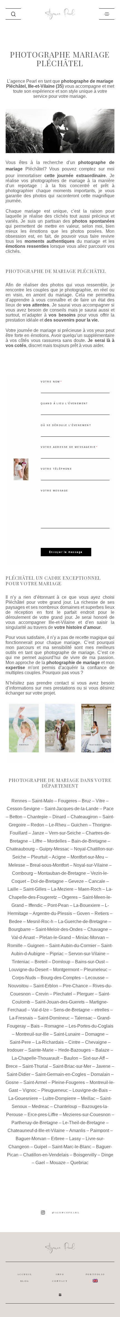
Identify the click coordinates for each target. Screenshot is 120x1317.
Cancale (96, 881)
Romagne (54, 1026)
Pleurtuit (39, 857)
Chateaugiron (84, 816)
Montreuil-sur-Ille (32, 1034)
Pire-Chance (75, 985)
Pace (108, 808)
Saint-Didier (18, 1074)
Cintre (74, 1042)
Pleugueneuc (54, 1090)
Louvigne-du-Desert (28, 969)
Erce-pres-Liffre (43, 1114)
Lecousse (95, 977)
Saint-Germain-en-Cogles (60, 1074)
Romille (15, 945)
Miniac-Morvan (90, 937)
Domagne (95, 1034)
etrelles (102, 1009)
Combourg (22, 873)
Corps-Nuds (24, 977)
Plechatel (62, 994)
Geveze (76, 881)
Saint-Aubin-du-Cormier (72, 945)
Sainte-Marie (41, 1050)
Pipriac (57, 953)
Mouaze (58, 1162)
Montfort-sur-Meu (87, 857)
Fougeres (67, 800)
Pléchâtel (34, 169)
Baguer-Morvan (31, 1138)
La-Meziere (62, 889)
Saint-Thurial (35, 1066)
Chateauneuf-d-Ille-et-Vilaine (36, 1130)
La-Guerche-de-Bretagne (82, 921)
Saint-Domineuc (54, 1018)
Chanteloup (65, 1106)
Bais (35, 1026)
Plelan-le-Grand (55, 937)
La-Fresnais (21, 1018)
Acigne (59, 857)
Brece (12, 1066)
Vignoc (30, 1090)
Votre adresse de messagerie (68, 447)
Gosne (12, 1082)
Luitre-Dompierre (59, 1098)
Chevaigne (96, 1042)
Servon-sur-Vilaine (86, 953)
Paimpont (99, 1130)
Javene (103, 1066)
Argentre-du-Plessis (52, 913)
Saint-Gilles (34, 889)
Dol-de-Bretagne (47, 881)
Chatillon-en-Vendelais (46, 1154)
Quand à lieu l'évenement (64, 403)
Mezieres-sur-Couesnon (87, 1114)
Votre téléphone (56, 469)
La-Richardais (50, 1042)
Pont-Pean (58, 905)
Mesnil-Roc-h (40, 921)
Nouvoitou (18, 985)
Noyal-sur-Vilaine (90, 865)
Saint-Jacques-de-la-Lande (72, 808)
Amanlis (77, 1130)
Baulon (71, 1058)
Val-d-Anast (23, 937)
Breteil (41, 961)
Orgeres (70, 897)
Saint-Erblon (45, 985)
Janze (38, 833)
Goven (83, 913)
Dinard (59, 816)
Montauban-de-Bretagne (62, 873)
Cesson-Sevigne (23, 808)
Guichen (79, 824)
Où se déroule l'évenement (66, 425)
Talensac (83, 1018)
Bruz (86, 800)
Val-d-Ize (40, 1009)
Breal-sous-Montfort (49, 865)
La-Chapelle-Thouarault (35, 1058)
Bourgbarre (19, 929)
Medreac (40, 1106)
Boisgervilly (85, 1154)
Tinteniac (21, 961)
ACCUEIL (24, 1274)
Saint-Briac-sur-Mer (72, 1066)
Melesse (16, 865)
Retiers (102, 913)
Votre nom (50, 382)
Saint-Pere (20, 1042)
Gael (40, 1162)
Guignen (35, 945)
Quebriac (79, 1162)
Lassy (75, 1138)
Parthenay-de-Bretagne (34, 1122)
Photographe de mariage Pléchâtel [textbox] (56, 271)
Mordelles (57, 841)
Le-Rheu (57, 824)
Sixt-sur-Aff (94, 1058)
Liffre (37, 841)
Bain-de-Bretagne (89, 841)
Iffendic (35, 905)
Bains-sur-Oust (90, 961)
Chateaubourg (20, 849)
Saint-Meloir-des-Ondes (59, 929)
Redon (37, 824)
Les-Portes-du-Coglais (91, 1026)
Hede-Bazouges (74, 1050)
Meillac (88, 1098)
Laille (13, 889)
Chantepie (37, 816)
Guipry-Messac (54, 849)
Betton (15, 816)
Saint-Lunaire (67, 1034)
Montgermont (66, 969)
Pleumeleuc (95, 969)
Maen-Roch (89, 889)
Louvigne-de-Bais (90, 1090)
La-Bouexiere (86, 905)
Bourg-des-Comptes (61, 977)
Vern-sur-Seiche (65, 833)
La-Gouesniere (23, 1098)
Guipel (40, 1146)
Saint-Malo (42, 800)
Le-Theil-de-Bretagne (84, 1122)
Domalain (100, 1074)
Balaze (102, 1050)
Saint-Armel (35, 1082)
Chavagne (97, 929)
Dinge (107, 1154)
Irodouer (15, 1050)
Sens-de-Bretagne (72, 1009)
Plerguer (85, 994)
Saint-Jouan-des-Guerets (60, 1002)
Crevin (42, 994)
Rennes (19, 800)
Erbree (57, 1138)
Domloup (61, 961)
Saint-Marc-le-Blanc (71, 1146)
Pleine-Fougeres (68, 1082)
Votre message (54, 490)
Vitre (100, 800)
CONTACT (60, 1281)
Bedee (15, 921)
